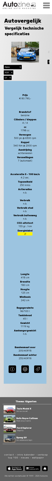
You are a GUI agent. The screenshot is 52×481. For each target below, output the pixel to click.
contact (9, 454)
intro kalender (26, 454)
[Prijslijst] (37, 373)
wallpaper (38, 457)
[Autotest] (25, 373)
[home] (44, 470)
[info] (12, 373)
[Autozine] (26, 5)
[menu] (46, 5)
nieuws (25, 457)
